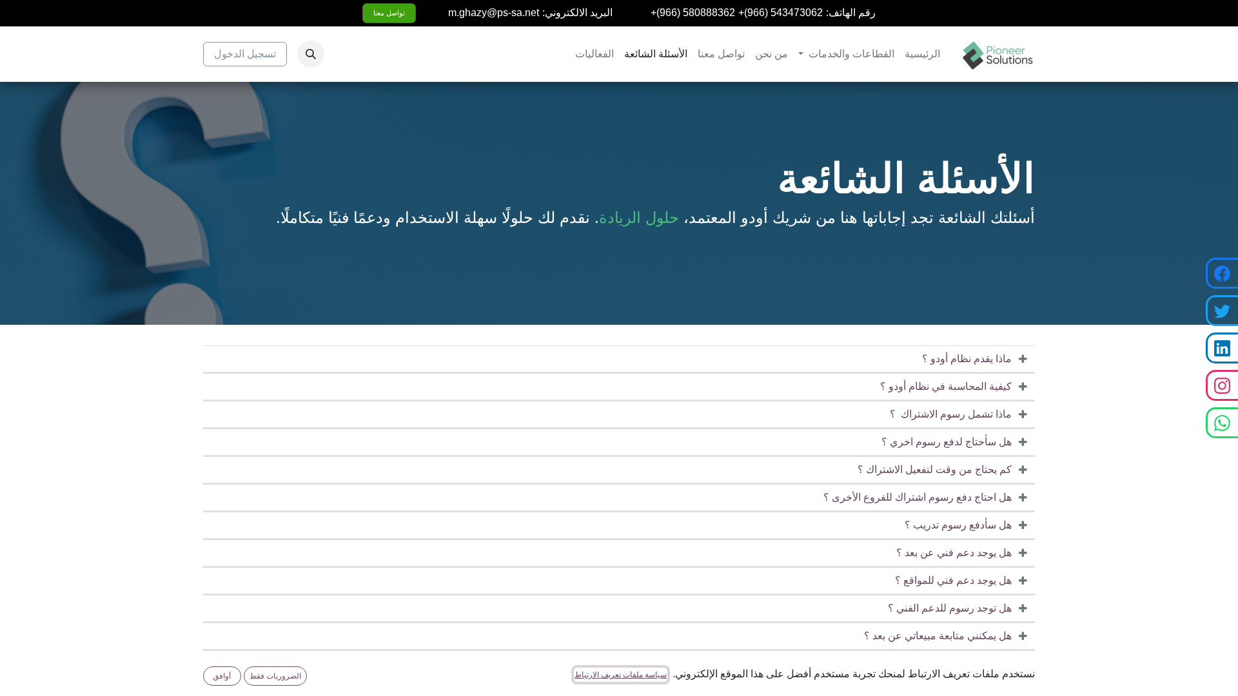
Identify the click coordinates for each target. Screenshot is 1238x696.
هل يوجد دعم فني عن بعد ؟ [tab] (953, 552)
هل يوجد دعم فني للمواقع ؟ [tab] (953, 580)
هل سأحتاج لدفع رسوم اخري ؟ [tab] (946, 441)
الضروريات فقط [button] (275, 676)
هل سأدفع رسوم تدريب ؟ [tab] (958, 524)
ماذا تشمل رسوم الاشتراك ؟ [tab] (951, 414)
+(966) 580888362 (693, 12)
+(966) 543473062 (780, 12)
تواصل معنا (389, 13)
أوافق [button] (222, 676)
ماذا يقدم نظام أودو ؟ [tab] (967, 358)
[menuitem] (922, 54)
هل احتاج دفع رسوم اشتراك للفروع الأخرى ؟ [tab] (917, 497)
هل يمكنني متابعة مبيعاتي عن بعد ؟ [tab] (938, 635)
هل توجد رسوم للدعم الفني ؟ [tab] (950, 608)
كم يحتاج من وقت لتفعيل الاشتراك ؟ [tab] (935, 469)
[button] (310, 54)
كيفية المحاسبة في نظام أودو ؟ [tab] (946, 386)
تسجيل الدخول (245, 53)
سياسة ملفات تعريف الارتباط (621, 674)
